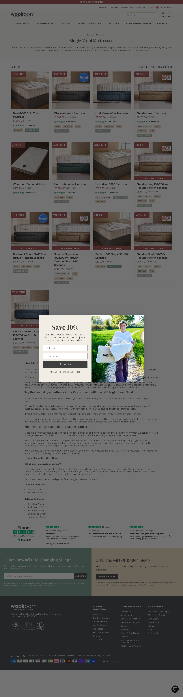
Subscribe (65, 364)
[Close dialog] (140, 318)
